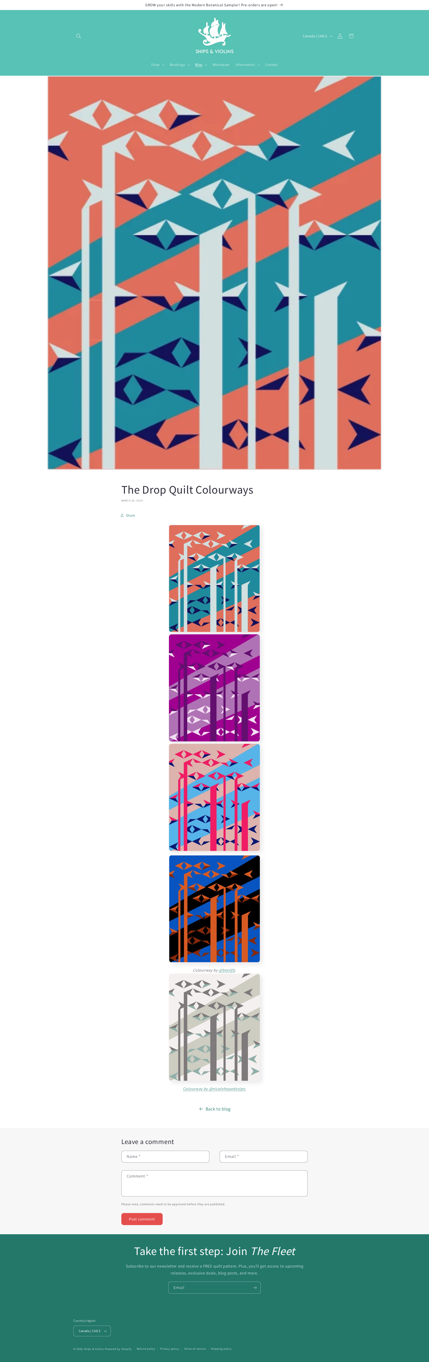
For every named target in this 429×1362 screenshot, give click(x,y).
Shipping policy (221, 1349)
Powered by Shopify (118, 1349)
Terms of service (195, 1349)
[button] (79, 36)
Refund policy (146, 1349)
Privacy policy (169, 1349)
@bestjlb (227, 970)
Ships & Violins (94, 1349)
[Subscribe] (255, 1288)
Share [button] (130, 515)
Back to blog (218, 1109)
